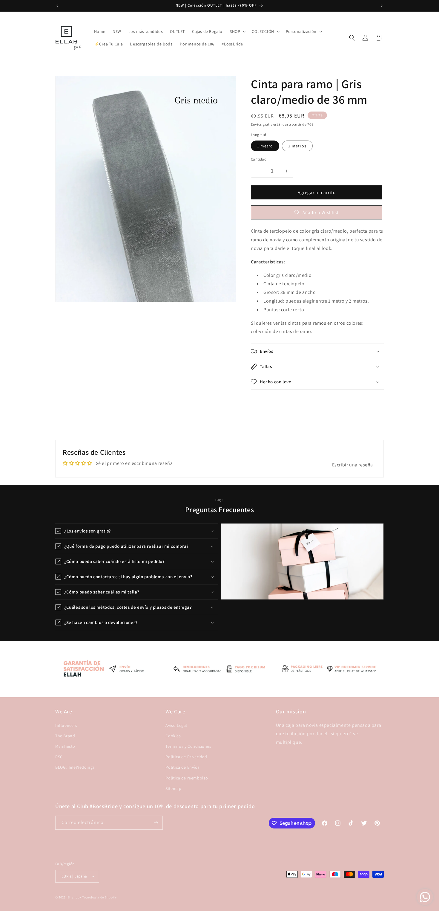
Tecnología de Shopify (99, 897)
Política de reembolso (186, 778)
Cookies (173, 735)
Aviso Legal (176, 725)
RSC (59, 756)
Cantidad (258, 159)
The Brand (65, 735)
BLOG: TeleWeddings (75, 767)
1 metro (265, 146)
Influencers (66, 725)
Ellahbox (74, 897)
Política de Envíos (182, 767)
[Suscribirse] (155, 823)
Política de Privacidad (186, 756)
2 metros (297, 146)
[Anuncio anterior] (57, 5)
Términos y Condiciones (188, 746)
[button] (237, 31)
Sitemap (173, 788)
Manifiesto (65, 746)
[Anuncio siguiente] (381, 5)
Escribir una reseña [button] (352, 465)
